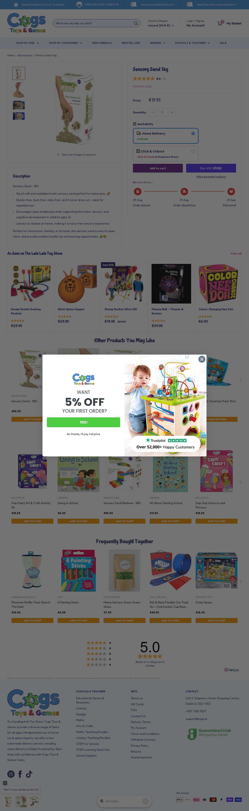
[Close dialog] (202, 359)
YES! (83, 422)
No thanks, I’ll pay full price (83, 434)
